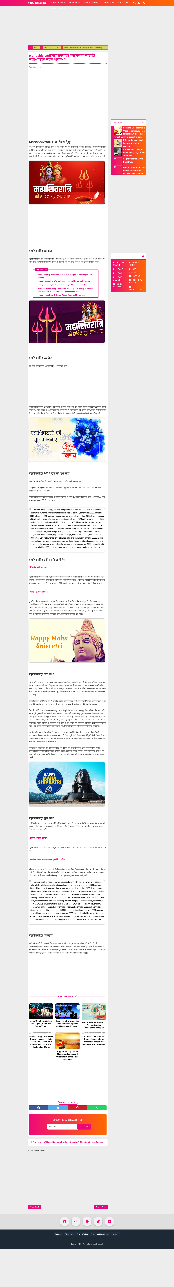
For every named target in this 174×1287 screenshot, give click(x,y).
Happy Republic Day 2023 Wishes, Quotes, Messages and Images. (93, 1025)
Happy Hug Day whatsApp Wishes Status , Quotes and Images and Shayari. (65, 276)
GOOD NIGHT (74, 3)
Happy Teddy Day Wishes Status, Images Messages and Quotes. (64, 285)
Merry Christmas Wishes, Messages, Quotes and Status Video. (41, 1023)
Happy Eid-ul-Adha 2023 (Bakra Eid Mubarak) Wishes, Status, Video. (134, 170)
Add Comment (35, 67)
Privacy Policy (82, 1234)
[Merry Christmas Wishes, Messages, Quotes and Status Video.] (41, 1011)
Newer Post (100, 1207)
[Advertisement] (87, 24)
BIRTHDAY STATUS (58, 8)
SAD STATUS (123, 3)
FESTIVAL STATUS (91, 3)
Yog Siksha (37, 3)
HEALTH (120, 269)
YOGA (119, 273)
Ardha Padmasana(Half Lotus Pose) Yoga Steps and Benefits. (134, 152)
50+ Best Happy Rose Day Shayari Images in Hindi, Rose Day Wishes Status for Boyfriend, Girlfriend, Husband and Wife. (41, 1041)
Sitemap (115, 1234)
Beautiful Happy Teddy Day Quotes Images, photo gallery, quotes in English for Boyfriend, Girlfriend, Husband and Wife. (65, 290)
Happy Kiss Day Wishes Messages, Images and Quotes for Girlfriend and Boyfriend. (67, 1055)
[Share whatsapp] (97, 1107)
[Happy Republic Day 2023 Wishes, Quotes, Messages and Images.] (94, 1011)
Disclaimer (69, 1234)
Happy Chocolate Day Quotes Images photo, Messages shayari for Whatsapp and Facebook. (93, 1040)
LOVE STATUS (108, 3)
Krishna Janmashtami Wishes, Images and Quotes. (133, 143)
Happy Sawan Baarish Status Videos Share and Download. (61, 295)
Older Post (34, 1207)
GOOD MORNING (58, 3)
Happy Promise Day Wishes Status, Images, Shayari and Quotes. (64, 281)
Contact (58, 1234)
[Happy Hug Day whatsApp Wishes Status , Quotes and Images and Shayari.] (67, 1011)
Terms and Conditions (100, 1234)
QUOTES (73, 8)
